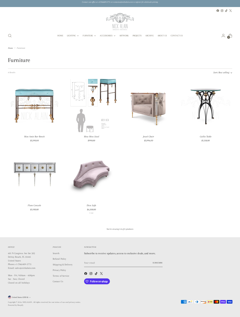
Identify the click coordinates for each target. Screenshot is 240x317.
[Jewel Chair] (148, 105)
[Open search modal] (10, 35)
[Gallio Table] (205, 105)
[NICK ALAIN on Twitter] (230, 10)
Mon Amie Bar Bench (34, 136)
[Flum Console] (34, 174)
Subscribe (158, 263)
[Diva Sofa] (91, 174)
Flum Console (34, 205)
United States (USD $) (20, 297)
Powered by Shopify (15, 305)
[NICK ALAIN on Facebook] (217, 10)
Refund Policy (59, 258)
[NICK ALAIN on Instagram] (222, 10)
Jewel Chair (148, 136)
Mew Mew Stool (91, 136)
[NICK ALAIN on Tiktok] (226, 10)
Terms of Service (61, 275)
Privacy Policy (59, 270)
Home (10, 48)
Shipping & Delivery (62, 264)
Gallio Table (205, 136)
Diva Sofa (91, 205)
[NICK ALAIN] (120, 21)
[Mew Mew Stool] (91, 105)
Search (56, 253)
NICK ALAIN (27, 302)
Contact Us (58, 281)
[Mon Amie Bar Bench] (34, 105)
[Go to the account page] (223, 35)
